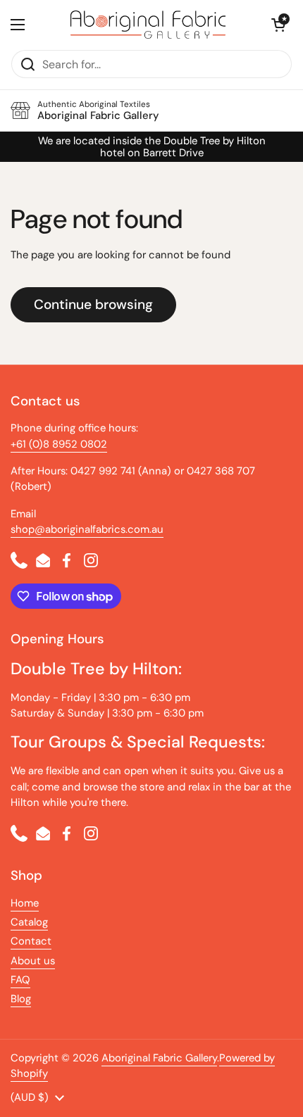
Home (25, 903)
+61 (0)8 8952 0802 (59, 444)
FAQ (20, 980)
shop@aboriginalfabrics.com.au (87, 529)
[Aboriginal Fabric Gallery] (148, 25)
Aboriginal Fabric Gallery (159, 1058)
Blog (21, 999)
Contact (31, 941)
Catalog (29, 922)
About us (33, 961)
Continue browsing (93, 304)
